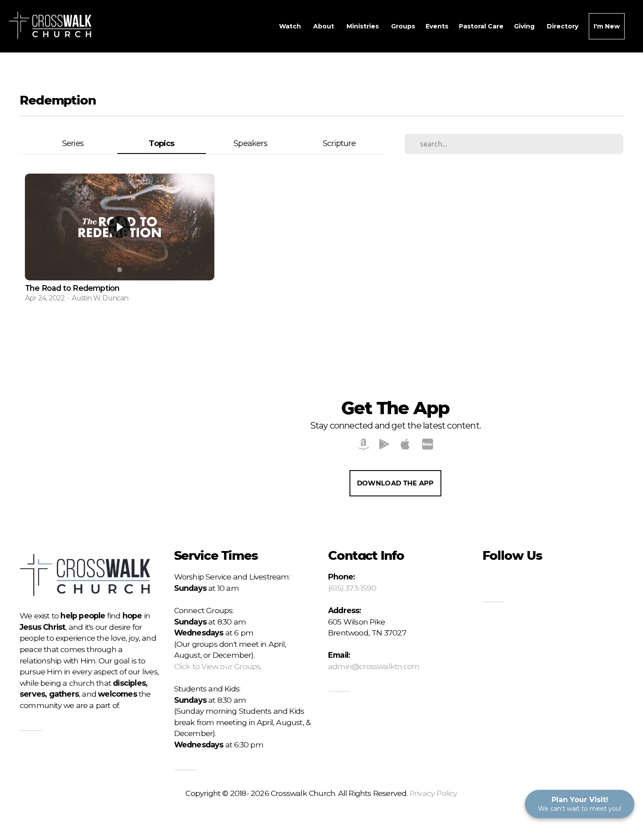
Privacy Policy (433, 793)
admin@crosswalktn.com (373, 666)
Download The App (395, 483)
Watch (291, 26)
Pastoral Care (481, 26)
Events (437, 26)
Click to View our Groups (217, 666)
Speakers (250, 143)
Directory (562, 26)
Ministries (363, 26)
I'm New (607, 26)
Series (73, 143)
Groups (403, 26)
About (324, 26)
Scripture (339, 143)
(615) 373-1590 (352, 588)
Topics (161, 143)
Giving (525, 26)
